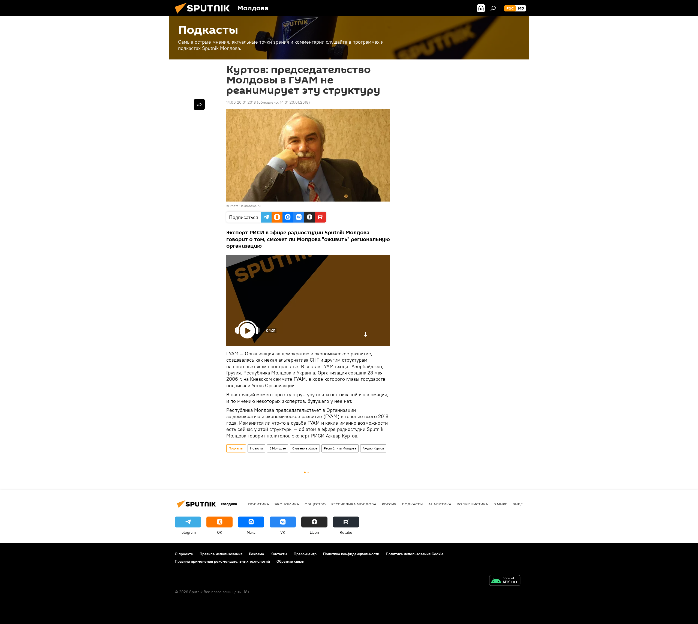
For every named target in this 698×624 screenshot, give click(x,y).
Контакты (278, 553)
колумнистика (472, 504)
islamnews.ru (251, 206)
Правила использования (221, 553)
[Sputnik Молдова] (204, 15)
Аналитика (439, 504)
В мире (500, 504)
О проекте (184, 553)
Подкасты (236, 448)
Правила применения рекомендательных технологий (222, 561)
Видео (519, 504)
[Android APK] (504, 581)
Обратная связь (290, 561)
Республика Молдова (340, 448)
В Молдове (277, 448)
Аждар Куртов (373, 448)
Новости (256, 448)
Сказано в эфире (304, 448)
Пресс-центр (305, 553)
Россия (389, 504)
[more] (199, 104)
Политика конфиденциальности (351, 553)
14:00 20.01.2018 (241, 102)
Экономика (287, 504)
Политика (258, 504)
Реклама (256, 553)
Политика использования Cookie (415, 553)
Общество (315, 504)
